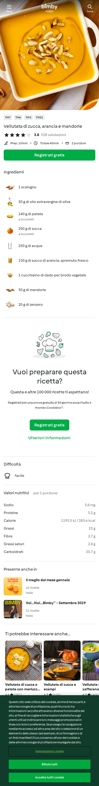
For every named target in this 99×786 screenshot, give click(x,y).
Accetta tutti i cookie (49, 777)
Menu (9, 11)
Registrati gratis (49, 155)
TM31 (39, 117)
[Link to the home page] (49, 8)
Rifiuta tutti (50, 764)
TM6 (18, 117)
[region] (49, 740)
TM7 (8, 117)
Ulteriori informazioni (49, 437)
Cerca (90, 11)
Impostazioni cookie (49, 751)
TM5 (28, 117)
